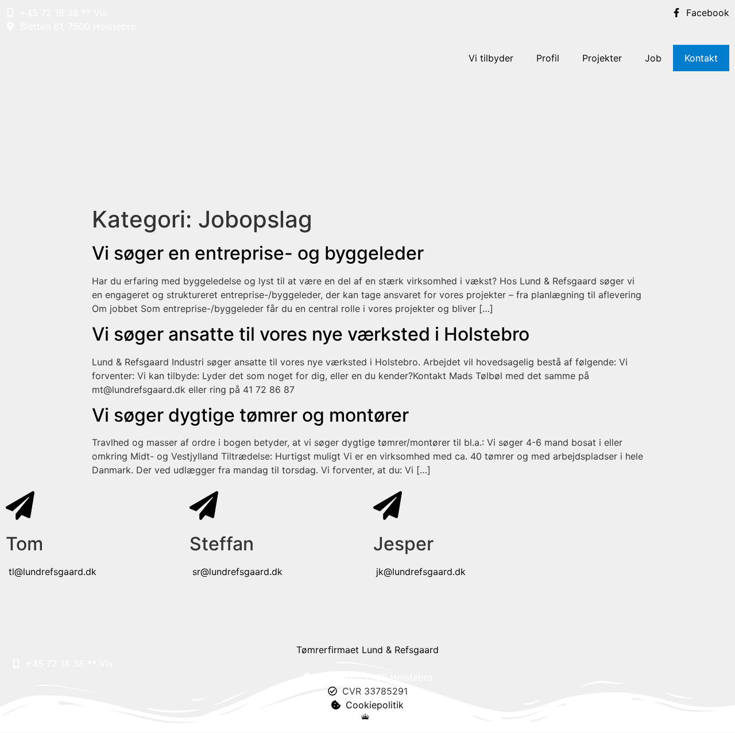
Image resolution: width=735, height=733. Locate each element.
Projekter (602, 58)
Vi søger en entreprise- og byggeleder (258, 253)
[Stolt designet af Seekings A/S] (368, 716)
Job (653, 58)
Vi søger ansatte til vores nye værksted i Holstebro (310, 334)
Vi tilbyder (491, 58)
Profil (547, 58)
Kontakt (701, 58)
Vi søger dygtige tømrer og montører (250, 415)
